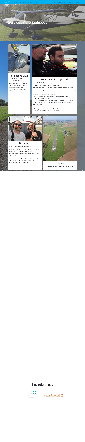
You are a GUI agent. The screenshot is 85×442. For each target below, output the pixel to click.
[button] (54, 2)
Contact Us (79, 2)
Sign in (71, 2)
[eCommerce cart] (50, 2)
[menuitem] (15, 2)
